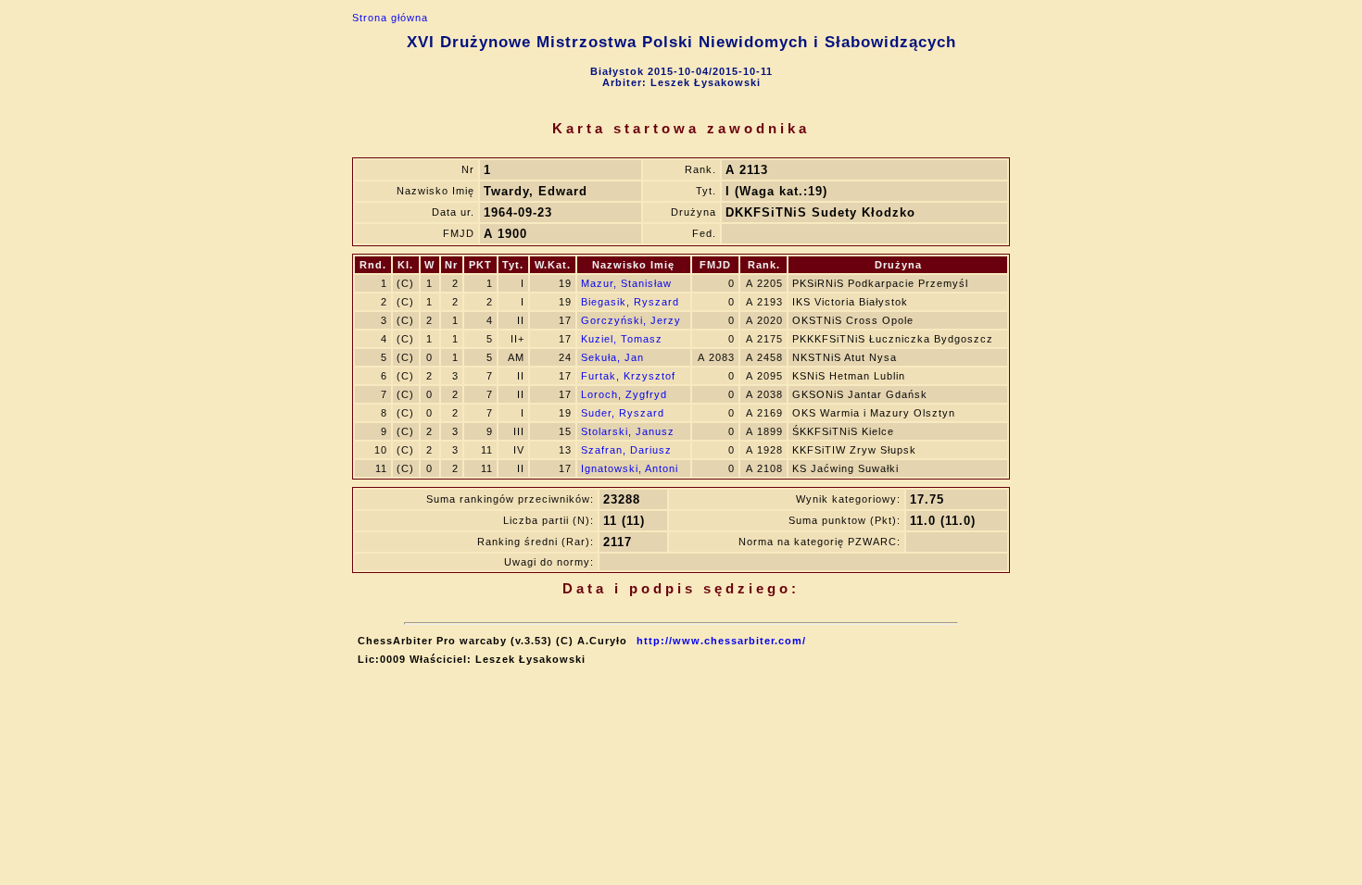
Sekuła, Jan (612, 357)
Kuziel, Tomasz (621, 338)
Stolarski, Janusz (628, 431)
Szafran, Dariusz (626, 449)
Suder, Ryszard (622, 412)
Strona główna (390, 17)
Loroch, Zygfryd (624, 394)
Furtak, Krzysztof (628, 375)
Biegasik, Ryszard (630, 301)
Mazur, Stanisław (626, 283)
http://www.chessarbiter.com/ (721, 640)
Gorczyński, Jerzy (631, 320)
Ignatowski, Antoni (629, 468)
